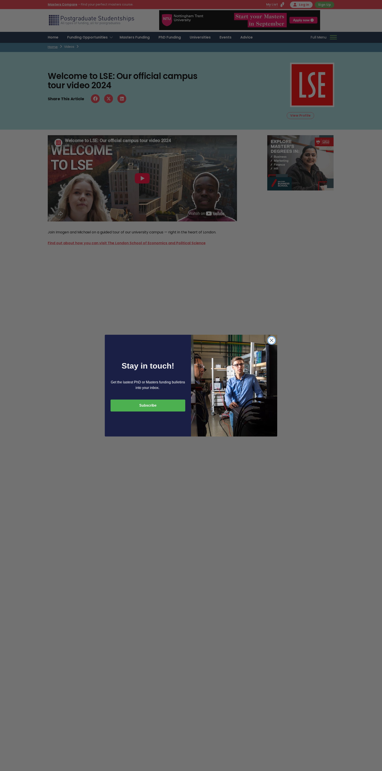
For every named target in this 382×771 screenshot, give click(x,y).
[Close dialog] (271, 340)
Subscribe (148, 405)
